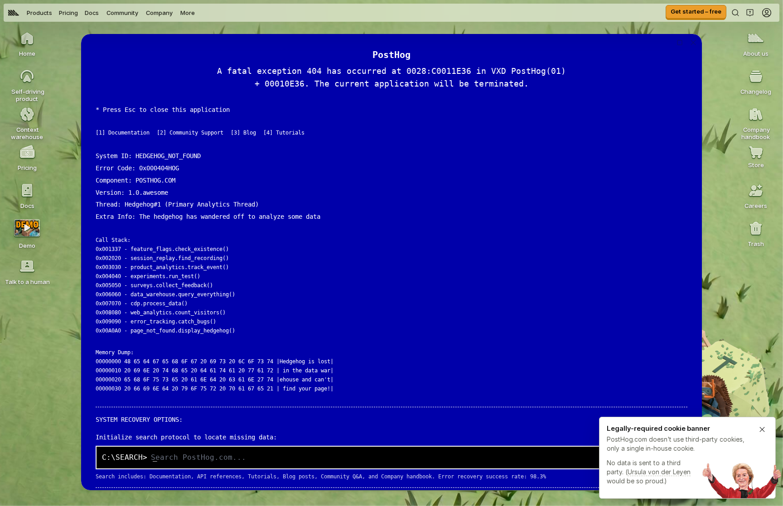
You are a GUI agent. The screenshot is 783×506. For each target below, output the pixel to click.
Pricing (68, 12)
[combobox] (416, 457)
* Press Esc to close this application (163, 109)
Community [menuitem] (122, 12)
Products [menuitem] (39, 12)
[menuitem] (14, 12)
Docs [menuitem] (92, 12)
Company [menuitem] (159, 12)
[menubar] (101, 12)
